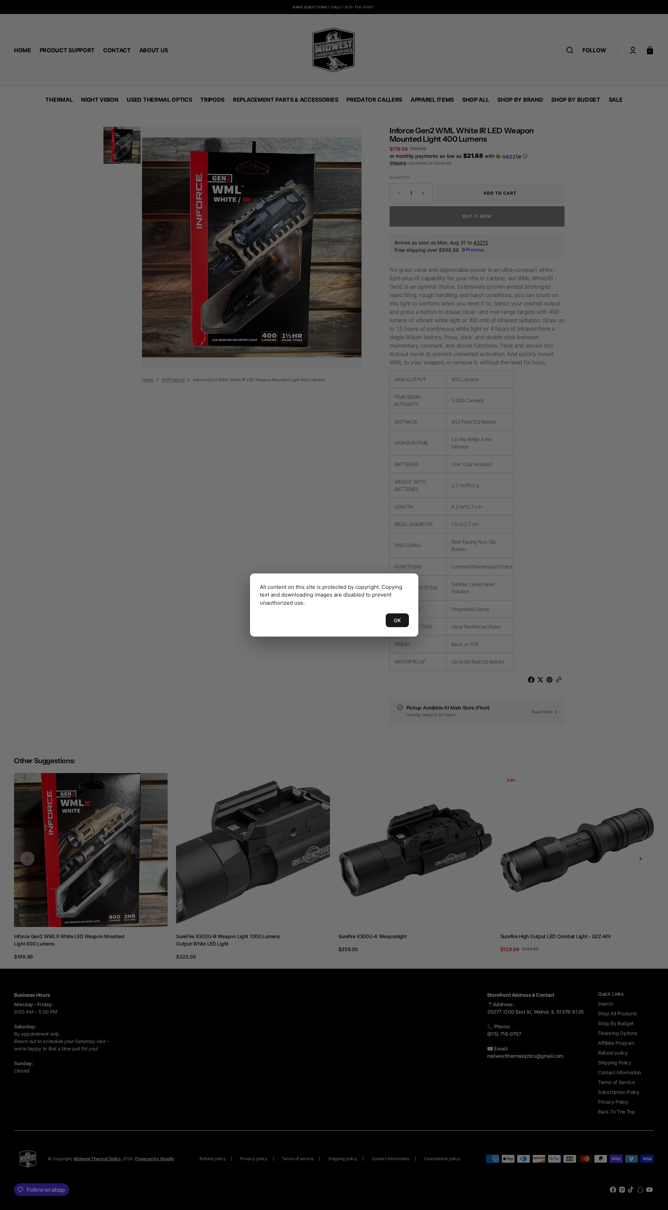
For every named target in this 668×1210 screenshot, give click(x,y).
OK (397, 620)
